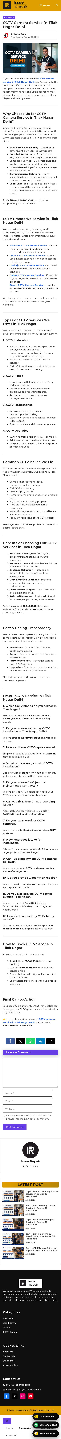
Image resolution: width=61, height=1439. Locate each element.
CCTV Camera (10, 1332)
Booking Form (45, 1433)
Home (9, 1428)
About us (11, 1435)
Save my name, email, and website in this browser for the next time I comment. (29, 1117)
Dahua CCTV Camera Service (27, 275)
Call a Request (45, 1416)
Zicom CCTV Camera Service (27, 285)
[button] (57, 5)
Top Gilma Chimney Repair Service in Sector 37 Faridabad (39, 1222)
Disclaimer (8, 1360)
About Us (8, 1351)
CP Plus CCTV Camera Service (27, 255)
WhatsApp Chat (46, 1425)
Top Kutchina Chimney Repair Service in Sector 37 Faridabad (41, 1194)
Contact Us (9, 1356)
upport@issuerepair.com (27, 1389)
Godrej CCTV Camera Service (27, 265)
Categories (32, 1166)
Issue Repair (20, 34)
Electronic (8, 1318)
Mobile (6, 1327)
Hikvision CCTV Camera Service (28, 245)
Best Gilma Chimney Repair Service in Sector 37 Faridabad (40, 1208)
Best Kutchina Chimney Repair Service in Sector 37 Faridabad (40, 1236)
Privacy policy (10, 1365)
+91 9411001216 (22, 1385)
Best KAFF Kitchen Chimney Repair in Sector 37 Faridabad (41, 1249)
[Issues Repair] (17, 5)
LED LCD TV (9, 1323)
